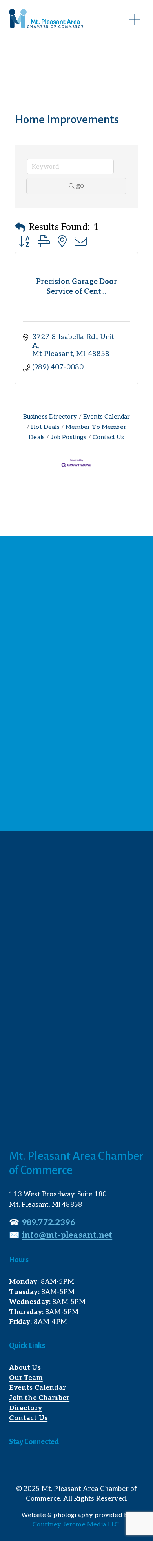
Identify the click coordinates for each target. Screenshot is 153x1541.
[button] (20, 228)
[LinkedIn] (31, 1465)
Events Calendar (106, 417)
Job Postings (68, 437)
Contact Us (108, 437)
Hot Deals (45, 427)
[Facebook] (14, 1465)
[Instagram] (49, 1465)
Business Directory (50, 417)
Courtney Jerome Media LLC (76, 1524)
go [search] (80, 186)
